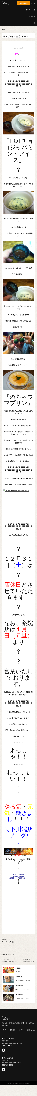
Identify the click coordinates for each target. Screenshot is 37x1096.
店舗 (27, 6)
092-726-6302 (7, 1065)
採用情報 (34, 13)
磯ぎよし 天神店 (7, 1058)
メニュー (29, 13)
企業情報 (12, 1030)
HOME (4, 1030)
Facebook (3, 1050)
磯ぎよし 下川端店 (8, 1038)
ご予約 (32, 9)
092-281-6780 (7, 1045)
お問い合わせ (31, 1030)
